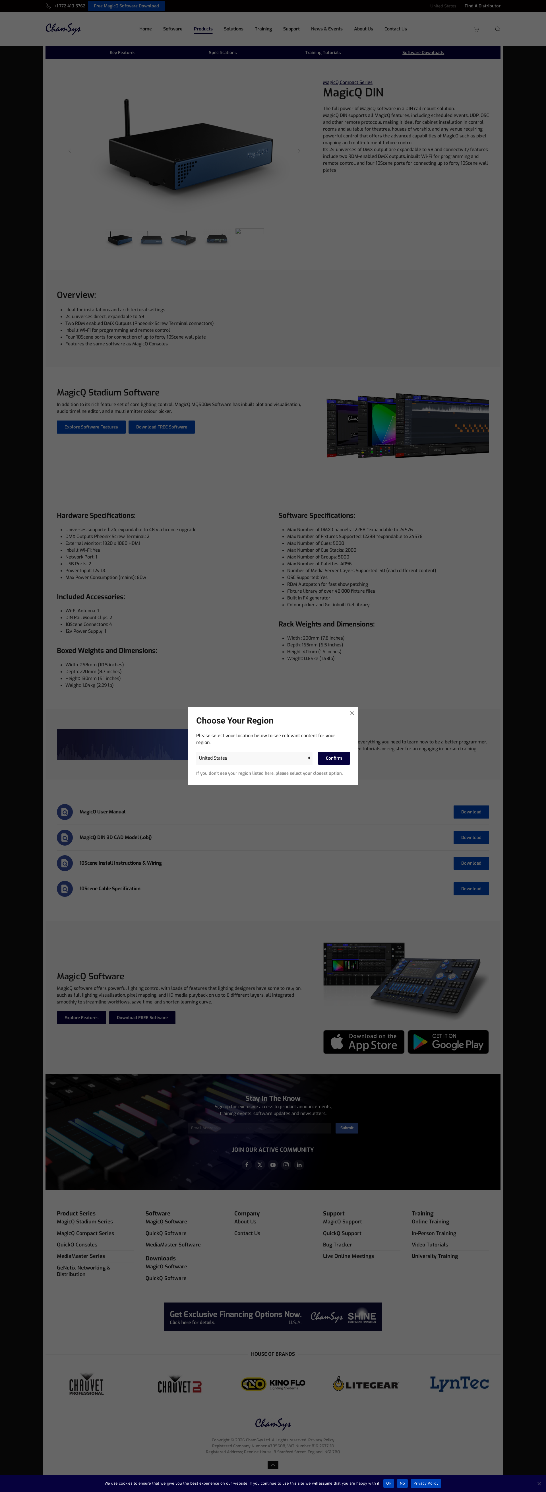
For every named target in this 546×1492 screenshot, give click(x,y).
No (402, 1483)
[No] (539, 1483)
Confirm (334, 758)
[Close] (352, 713)
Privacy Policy (426, 1483)
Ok (388, 1483)
